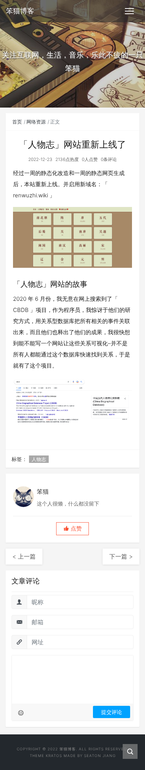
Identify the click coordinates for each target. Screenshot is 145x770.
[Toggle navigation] (129, 11)
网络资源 (36, 122)
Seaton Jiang (100, 755)
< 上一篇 (24, 556)
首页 (17, 122)
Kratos (54, 755)
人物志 (39, 459)
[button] (72, 528)
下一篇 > (121, 556)
